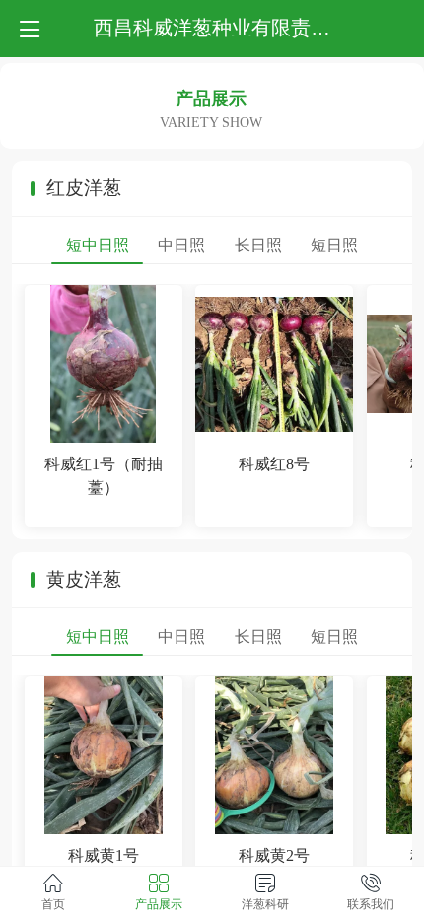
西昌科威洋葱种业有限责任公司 (232, 27)
